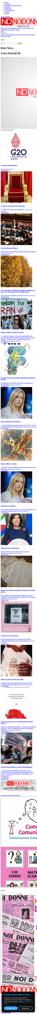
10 (8, 778)
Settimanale (14, 28)
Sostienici (7, 12)
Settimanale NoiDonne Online (12, 5)
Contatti (6, 13)
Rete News (7, 7)
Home (6, 2)
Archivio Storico (6, 34)
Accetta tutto (11, 1008)
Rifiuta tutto (25, 1008)
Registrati (7, 16)
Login (2, 16)
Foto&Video (7, 8)
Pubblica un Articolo (17, 34)
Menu (2, 31)
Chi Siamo (7, 4)
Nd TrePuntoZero (9, 10)
